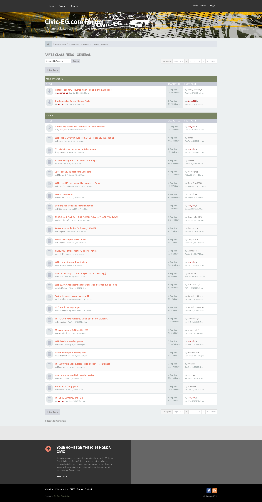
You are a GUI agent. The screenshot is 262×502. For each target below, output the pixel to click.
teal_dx (60, 104)
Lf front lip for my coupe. (67, 307)
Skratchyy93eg (64, 299)
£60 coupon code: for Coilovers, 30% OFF (75, 228)
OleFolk (60, 197)
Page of (178, 61)
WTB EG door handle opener (69, 341)
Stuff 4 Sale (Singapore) (67, 386)
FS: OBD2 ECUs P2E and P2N (69, 397)
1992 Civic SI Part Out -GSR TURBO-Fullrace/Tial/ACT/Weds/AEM (87, 217)
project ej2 (62, 333)
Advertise (49, 489)
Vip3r (59, 265)
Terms (80, 489)
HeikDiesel (192, 352)
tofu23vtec (62, 288)
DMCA (72, 489)
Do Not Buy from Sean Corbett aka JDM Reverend (80, 126)
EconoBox (192, 250)
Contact (88, 489)
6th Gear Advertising (62, 496)
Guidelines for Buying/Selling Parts (72, 101)
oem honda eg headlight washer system (75, 375)
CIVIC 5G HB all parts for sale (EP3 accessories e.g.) (80, 273)
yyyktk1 (60, 254)
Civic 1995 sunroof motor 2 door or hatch (76, 250)
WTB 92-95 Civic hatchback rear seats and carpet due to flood (86, 284)
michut (60, 276)
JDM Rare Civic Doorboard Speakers (73, 171)
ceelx (59, 378)
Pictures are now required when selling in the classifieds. (83, 89)
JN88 (61, 152)
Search (74, 6)
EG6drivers (62, 209)
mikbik (60, 344)
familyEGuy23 (194, 89)
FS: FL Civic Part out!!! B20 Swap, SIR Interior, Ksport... (82, 318)
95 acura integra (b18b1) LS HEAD (71, 330)
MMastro (61, 367)
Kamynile (61, 231)
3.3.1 (108, 22)
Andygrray (62, 355)
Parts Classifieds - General (95, 44)
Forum (62, 6)
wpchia (60, 389)
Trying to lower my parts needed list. (73, 296)
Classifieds (74, 44)
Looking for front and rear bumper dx (74, 205)
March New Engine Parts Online (70, 239)
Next (214, 61)
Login (212, 5)
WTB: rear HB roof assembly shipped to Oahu (77, 183)
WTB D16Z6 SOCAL (64, 194)
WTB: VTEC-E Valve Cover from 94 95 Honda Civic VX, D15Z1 (84, 137)
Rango (60, 141)
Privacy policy (61, 489)
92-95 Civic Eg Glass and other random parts (77, 160)
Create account (199, 5)
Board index (60, 44)
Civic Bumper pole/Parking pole (70, 352)
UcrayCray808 (63, 186)
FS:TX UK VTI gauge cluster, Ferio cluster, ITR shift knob (82, 363)
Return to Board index (56, 420)
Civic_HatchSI (63, 220)
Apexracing (62, 92)
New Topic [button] (53, 70)
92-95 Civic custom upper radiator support (76, 149)
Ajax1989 (192, 101)
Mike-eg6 (61, 175)
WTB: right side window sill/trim (71, 262)
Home (51, 6)
